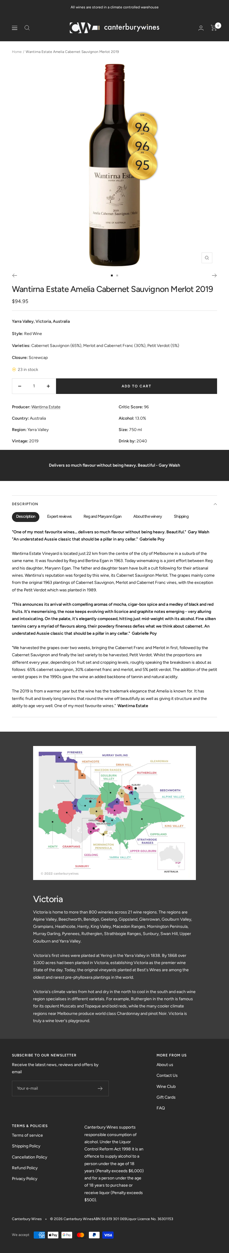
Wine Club (166, 1086)
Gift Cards (166, 1097)
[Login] (201, 28)
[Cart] (214, 28)
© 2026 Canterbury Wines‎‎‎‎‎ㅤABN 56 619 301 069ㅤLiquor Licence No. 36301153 (111, 1219)
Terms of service (27, 1135)
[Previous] (14, 275)
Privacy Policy (24, 1178)
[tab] (25, 517)
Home (17, 52)
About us (165, 1064)
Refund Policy (25, 1167)
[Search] (27, 28)
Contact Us (167, 1075)
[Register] (100, 1088)
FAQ (161, 1108)
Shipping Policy (26, 1146)
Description (25, 504)
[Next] (214, 275)
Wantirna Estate (46, 406)
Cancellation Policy (29, 1157)
